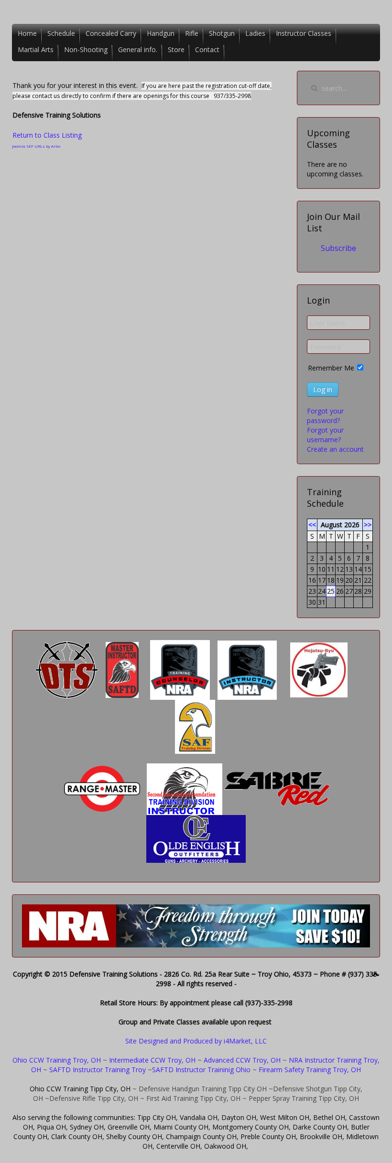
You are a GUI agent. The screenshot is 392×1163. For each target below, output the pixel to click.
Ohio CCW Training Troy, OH (56, 1060)
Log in (322, 389)
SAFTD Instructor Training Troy (97, 1069)
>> (367, 524)
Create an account (335, 449)
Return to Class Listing (47, 135)
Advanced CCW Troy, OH (241, 1060)
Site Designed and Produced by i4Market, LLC (196, 1040)
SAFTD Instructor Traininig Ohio (201, 1069)
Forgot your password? (325, 415)
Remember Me (331, 367)
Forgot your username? (325, 434)
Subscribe (338, 248)
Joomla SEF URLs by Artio (36, 146)
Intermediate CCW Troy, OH (152, 1060)
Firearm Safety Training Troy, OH (310, 1069)
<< (312, 524)
